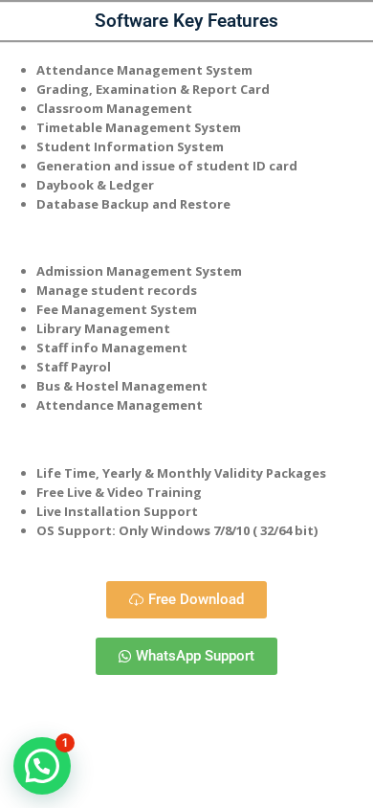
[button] (42, 766)
